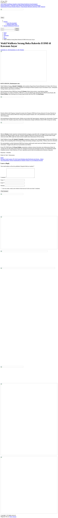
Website (2, 185)
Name (2, 180)
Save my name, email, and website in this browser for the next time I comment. (21, 188)
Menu (2, 17)
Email (2, 182)
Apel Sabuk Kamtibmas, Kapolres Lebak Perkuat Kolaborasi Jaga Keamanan (19, 4)
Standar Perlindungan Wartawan (11, 25)
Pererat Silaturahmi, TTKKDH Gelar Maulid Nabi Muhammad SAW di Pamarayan (20, 5)
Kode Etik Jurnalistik (12, 23)
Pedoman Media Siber (12, 24)
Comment (3, 177)
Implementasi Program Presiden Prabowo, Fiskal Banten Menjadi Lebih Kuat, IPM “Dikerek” (23, 6)
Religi (2, 157)
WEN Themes (12, 516)
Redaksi (5, 21)
